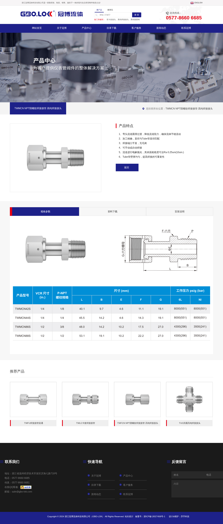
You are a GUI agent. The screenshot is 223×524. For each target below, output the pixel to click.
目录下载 (111, 28)
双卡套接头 (111, 19)
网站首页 (37, 28)
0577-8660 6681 (21, 482)
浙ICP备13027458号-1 (154, 516)
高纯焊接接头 (123, 19)
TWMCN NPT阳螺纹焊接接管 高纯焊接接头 (189, 108)
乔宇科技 (185, 516)
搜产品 (99, 10)
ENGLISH (198, 3)
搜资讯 (110, 10)
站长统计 (129, 516)
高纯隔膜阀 (135, 19)
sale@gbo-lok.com (22, 491)
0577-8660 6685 (21, 478)
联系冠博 (186, 28)
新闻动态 (161, 28)
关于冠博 (62, 28)
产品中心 (86, 28)
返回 (126, 167)
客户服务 (136, 28)
